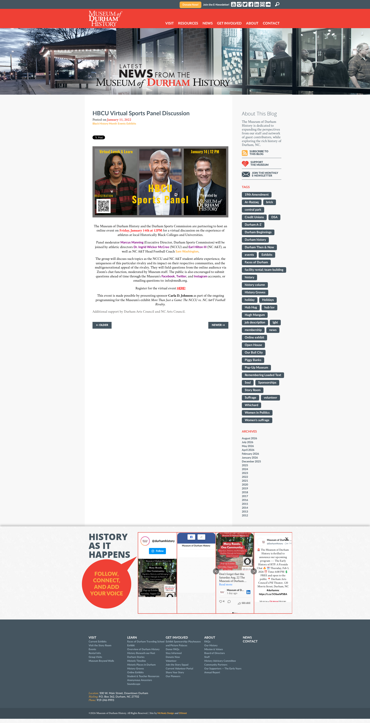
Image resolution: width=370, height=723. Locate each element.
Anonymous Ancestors (139, 680)
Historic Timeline (136, 661)
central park (253, 209)
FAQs (207, 642)
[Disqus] (160, 388)
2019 (245, 488)
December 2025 (251, 461)
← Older (102, 325)
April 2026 (248, 450)
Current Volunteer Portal (179, 668)
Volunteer (171, 661)
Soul (248, 382)
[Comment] (228, 603)
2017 (245, 496)
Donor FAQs (172, 649)
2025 (245, 465)
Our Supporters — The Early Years (222, 668)
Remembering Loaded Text (263, 375)
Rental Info (95, 653)
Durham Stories (136, 657)
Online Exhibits (135, 672)
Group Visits (95, 657)
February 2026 (250, 453)
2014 (245, 507)
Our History (211, 645)
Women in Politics (257, 412)
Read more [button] (225, 584)
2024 (245, 469)
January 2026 (250, 457)
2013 (245, 511)
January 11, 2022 (119, 119)
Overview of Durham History (143, 649)
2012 (245, 515)
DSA (274, 217)
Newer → (218, 325)
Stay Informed (174, 653)
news (273, 330)
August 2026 (249, 438)
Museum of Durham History (196, 546)
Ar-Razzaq (252, 202)
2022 (245, 477)
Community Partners (215, 665)
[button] (216, 571)
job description (255, 322)
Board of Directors (214, 653)
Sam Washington (187, 251)
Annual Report (212, 672)
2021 (245, 480)
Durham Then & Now (259, 247)
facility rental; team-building (264, 269)
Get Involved (229, 23)
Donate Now (173, 657)
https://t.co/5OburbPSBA (273, 594)
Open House (253, 345)
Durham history (255, 239)
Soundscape (133, 684)
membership (253, 330)
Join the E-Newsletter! (216, 4)
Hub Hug (251, 307)
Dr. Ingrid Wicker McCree (151, 247)
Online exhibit (254, 337)
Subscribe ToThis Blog (259, 153)
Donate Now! (190, 4)
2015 (245, 503)
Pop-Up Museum (256, 367)
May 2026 (248, 446)
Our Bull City (254, 352)
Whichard (251, 405)
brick (269, 202)
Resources (188, 23)
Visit (169, 23)
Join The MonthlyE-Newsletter (265, 174)
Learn (132, 637)
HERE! (181, 288)
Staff (207, 657)
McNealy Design (165, 713)
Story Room (253, 390)
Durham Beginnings (258, 232)
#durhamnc (273, 590)
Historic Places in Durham (141, 665)
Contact (271, 23)
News (208, 23)
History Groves (255, 292)
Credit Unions (254, 217)
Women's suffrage (257, 420)
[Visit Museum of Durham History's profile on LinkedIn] (223, 592)
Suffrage (250, 397)
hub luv (269, 307)
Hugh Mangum (255, 314)
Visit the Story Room (100, 645)
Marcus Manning (131, 242)
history (249, 277)
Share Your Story (175, 672)
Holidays (268, 299)
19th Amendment (257, 194)
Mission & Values (213, 649)
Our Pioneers (173, 676)
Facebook (168, 276)
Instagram (200, 276)
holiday (250, 299)
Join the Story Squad (177, 665)
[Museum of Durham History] (105, 19)
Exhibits (131, 123)
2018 (245, 492)
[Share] (201, 537)
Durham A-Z (253, 224)
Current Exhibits (98, 642)
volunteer (270, 397)
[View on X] (286, 539)
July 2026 (247, 442)
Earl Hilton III (197, 247)
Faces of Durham (256, 262)
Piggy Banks (253, 360)
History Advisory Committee (220, 661)
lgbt (275, 322)
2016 (245, 500)
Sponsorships (267, 382)
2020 (245, 484)
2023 (245, 473)
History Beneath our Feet (141, 653)
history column (255, 284)
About (252, 23)
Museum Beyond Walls (101, 661)
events (249, 254)
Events (122, 123)
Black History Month (104, 123)
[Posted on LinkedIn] (248, 592)
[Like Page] (191, 537)
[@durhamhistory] (145, 541)
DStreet (183, 713)
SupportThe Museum (259, 163)
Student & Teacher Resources (143, 676)
